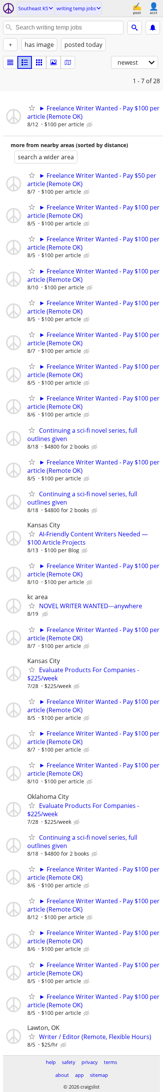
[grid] (39, 62)
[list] (10, 62)
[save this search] (153, 27)
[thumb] (24, 62)
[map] (68, 62)
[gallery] (53, 62)
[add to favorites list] (31, 107)
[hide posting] (90, 125)
